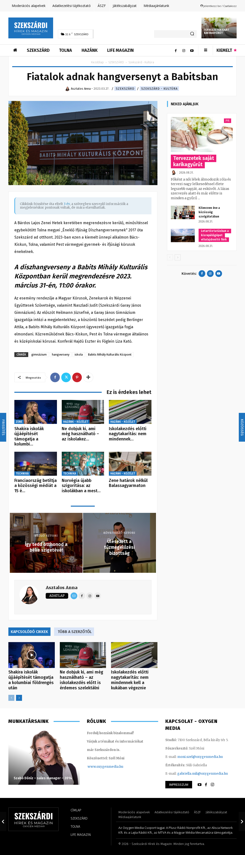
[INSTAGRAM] (212, 785)
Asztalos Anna (61, 587)
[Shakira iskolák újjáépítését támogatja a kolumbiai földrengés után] (35, 412)
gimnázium (39, 354)
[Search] (192, 34)
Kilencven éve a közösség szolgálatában (209, 212)
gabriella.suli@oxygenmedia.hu (202, 774)
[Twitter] (66, 377)
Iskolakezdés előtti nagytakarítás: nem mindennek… (127, 434)
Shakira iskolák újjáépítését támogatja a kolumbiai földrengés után (31, 680)
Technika (22, 473)
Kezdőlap (97, 62)
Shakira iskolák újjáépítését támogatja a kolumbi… (29, 436)
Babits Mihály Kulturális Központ (110, 354)
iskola (79, 354)
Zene (19, 421)
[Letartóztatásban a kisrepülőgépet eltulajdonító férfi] (183, 235)
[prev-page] (11, 698)
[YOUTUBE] (199, 785)
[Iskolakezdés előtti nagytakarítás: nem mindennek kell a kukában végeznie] (130, 412)
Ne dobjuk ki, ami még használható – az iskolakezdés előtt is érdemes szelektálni (81, 680)
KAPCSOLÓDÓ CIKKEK (29, 631)
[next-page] (19, 698)
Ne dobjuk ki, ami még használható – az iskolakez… (80, 434)
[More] (88, 377)
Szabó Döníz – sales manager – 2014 (43, 778)
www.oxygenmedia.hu (105, 767)
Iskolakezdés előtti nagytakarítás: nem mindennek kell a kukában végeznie (130, 680)
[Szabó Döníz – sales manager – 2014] (44, 757)
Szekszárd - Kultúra (159, 88)
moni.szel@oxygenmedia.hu (200, 757)
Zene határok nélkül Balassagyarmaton (128, 483)
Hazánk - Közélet (75, 421)
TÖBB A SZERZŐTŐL (75, 631)
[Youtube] (192, 50)
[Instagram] (184, 50)
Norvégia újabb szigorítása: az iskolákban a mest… (81, 485)
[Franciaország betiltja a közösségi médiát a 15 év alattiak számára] (35, 464)
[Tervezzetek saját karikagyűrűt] (202, 134)
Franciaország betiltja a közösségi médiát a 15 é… (35, 485)
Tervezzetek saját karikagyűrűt (216, 32)
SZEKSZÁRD (116, 62)
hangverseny (60, 354)
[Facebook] (175, 50)
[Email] (74, 595)
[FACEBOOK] (206, 785)
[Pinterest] (77, 377)
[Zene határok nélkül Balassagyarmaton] (130, 464)
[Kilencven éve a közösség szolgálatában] (183, 212)
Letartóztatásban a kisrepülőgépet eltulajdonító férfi (215, 235)
